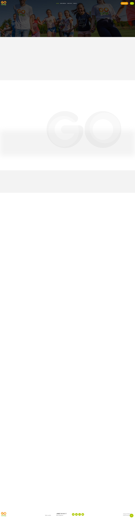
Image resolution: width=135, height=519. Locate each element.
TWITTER (123, 36)
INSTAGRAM (129, 36)
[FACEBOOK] (73, 514)
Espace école (69, 3)
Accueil (57, 3)
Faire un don (124, 3)
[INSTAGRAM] (79, 514)
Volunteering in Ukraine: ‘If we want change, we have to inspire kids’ (88, 227)
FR (131, 3)
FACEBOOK (118, 36)
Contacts (75, 3)
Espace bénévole (63, 3)
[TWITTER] (76, 514)
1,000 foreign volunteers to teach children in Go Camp (67, 222)
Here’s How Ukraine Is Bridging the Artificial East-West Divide (45, 212)
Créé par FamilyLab (127, 513)
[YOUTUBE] (82, 514)
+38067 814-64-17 (45, 491)
